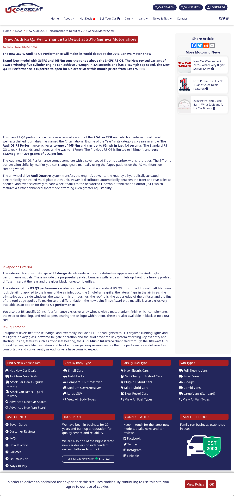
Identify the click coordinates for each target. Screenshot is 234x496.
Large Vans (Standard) (199, 393)
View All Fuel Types (138, 399)
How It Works (18, 445)
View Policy (195, 484)
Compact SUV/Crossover (84, 382)
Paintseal (15, 452)
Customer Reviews (22, 431)
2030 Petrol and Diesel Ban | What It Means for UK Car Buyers (209, 104)
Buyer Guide (18, 424)
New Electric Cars (136, 370)
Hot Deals (86, 18)
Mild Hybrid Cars (135, 388)
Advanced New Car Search (28, 402)
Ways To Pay (18, 466)
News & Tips (161, 18)
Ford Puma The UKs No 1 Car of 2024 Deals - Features (208, 85)
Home (55, 18)
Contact (182, 18)
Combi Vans (192, 388)
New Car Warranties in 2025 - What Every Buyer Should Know (209, 65)
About (68, 18)
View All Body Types (81, 399)
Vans (142, 18)
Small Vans (191, 376)
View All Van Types (196, 399)
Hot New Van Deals (23, 376)
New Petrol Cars (136, 393)
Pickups (188, 382)
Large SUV (74, 393)
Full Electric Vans (195, 370)
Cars (128, 18)
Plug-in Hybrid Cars (137, 382)
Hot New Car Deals (22, 370)
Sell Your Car (108, 18)
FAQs (13, 438)
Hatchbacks (75, 376)
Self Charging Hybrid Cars (143, 376)
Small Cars (75, 370)
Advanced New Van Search (28, 407)
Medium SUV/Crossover (83, 388)
